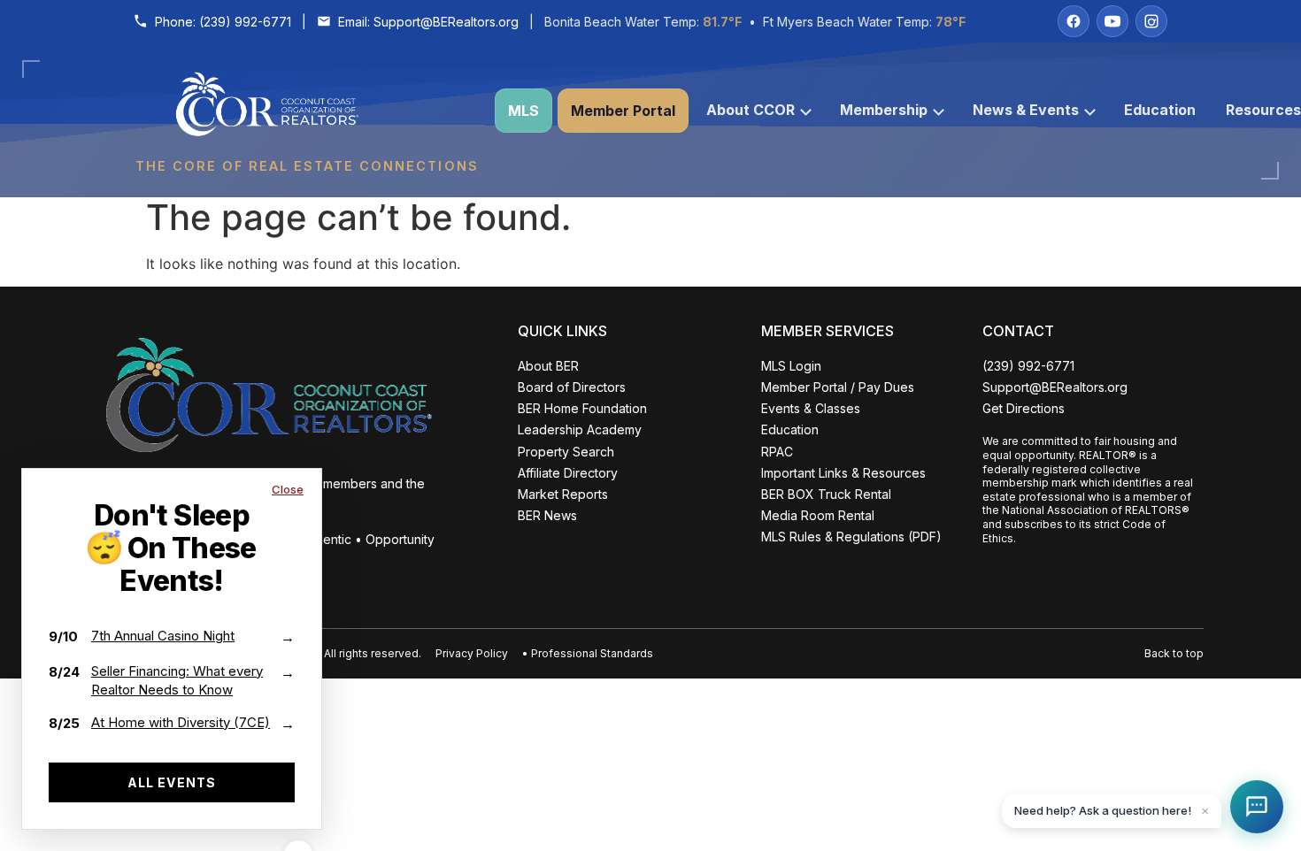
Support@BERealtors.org (446, 21)
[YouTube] (1112, 21)
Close (288, 489)
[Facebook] (1073, 21)
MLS (523, 110)
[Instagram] (1151, 21)
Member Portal (623, 110)
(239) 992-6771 (245, 21)
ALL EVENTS (171, 782)
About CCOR (750, 110)
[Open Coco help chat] (1256, 806)
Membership (884, 110)
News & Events (1026, 110)
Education (1160, 110)
